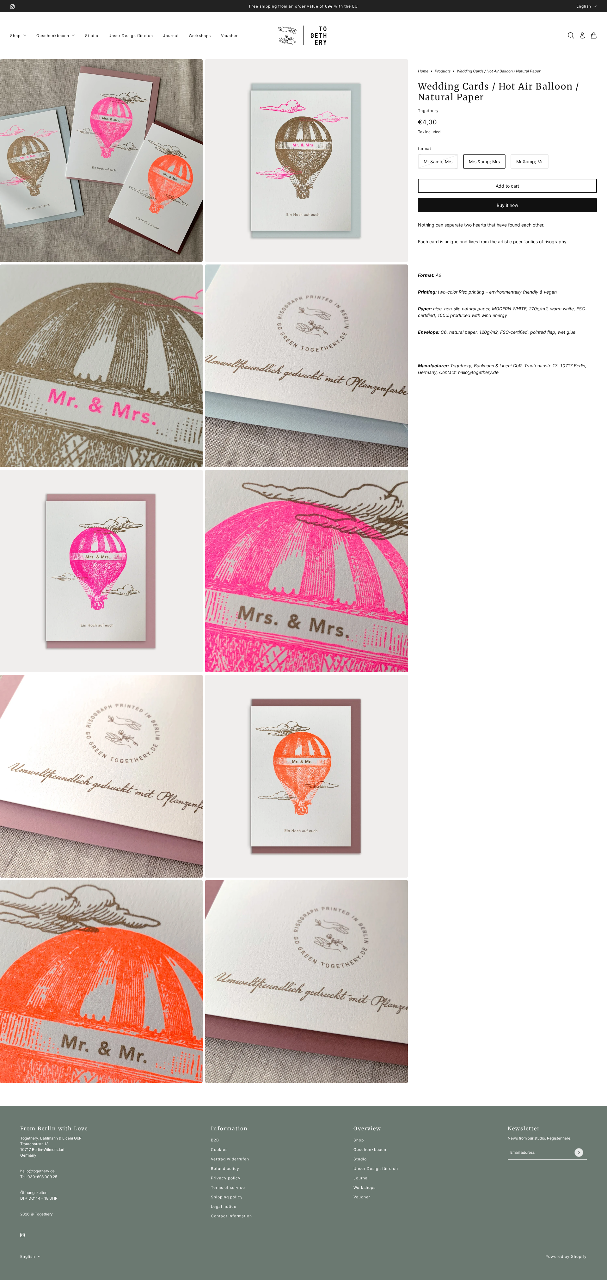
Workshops (364, 1187)
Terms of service (228, 1187)
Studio (360, 1159)
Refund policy (225, 1168)
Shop (358, 1140)
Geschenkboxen (369, 1149)
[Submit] (578, 1152)
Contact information (231, 1216)
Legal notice (223, 1206)
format (424, 148)
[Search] (571, 35)
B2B (215, 1140)
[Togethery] (304, 35)
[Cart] (594, 35)
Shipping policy (227, 1197)
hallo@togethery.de (37, 1171)
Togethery (428, 110)
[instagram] (12, 6)
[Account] (582, 35)
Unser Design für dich (375, 1168)
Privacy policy (226, 1178)
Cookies (219, 1149)
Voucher (361, 1197)
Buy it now (507, 205)
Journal (361, 1178)
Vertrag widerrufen (230, 1159)
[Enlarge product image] (101, 160)
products (443, 71)
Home (423, 71)
